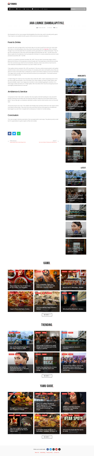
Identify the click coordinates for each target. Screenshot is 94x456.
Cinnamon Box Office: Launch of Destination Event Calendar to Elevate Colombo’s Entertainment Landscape (73, 368)
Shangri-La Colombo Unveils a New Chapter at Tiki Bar (19, 408)
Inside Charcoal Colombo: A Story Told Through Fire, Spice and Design (46, 368)
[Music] (59, 449)
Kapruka (46, 49)
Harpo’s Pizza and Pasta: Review (20, 309)
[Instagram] (53, 449)
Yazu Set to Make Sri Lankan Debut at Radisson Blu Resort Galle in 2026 (19, 430)
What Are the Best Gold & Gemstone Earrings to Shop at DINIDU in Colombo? (19, 368)
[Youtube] (56, 449)
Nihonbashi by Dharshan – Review (73, 309)
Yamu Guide (75, 271)
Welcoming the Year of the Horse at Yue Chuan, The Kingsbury (20, 286)
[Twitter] (50, 449)
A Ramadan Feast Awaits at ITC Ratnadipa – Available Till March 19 (46, 430)
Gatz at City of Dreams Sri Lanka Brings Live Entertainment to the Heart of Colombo (46, 347)
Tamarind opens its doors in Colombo (71, 347)
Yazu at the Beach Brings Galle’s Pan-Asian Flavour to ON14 (20, 347)
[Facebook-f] (48, 449)
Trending (18, 332)
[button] (47, 314)
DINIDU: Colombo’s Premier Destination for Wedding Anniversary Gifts (71, 408)
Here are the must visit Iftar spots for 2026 (73, 430)
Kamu (56, 27)
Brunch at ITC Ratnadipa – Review (73, 287)
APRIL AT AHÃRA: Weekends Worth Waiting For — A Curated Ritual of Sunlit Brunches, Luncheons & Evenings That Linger (46, 406)
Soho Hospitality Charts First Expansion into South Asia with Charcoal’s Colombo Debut (45, 286)
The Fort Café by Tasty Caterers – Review (46, 308)
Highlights (11, 271)
